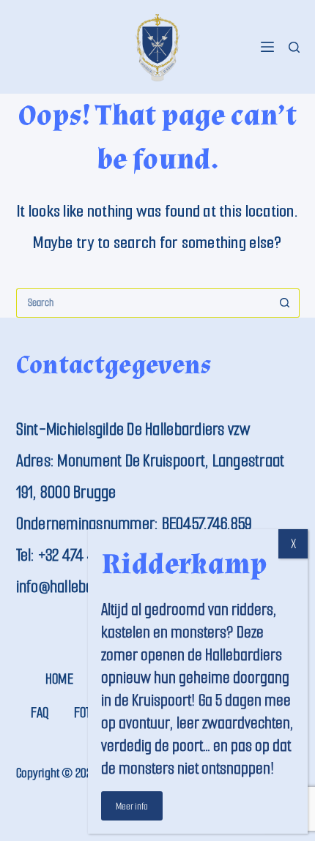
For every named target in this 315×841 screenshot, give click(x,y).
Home (59, 679)
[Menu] (267, 46)
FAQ (39, 712)
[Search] (294, 47)
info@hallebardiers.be (81, 586)
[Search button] (285, 303)
